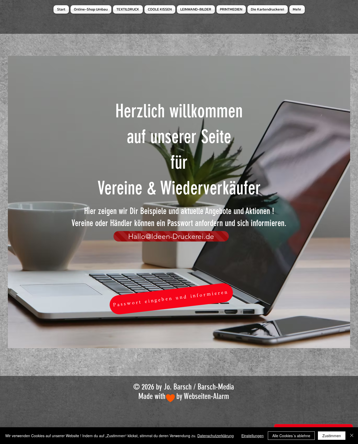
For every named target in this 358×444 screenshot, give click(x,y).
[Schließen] (352, 435)
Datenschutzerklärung (215, 435)
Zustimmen (331, 435)
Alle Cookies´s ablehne (291, 435)
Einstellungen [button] (252, 435)
